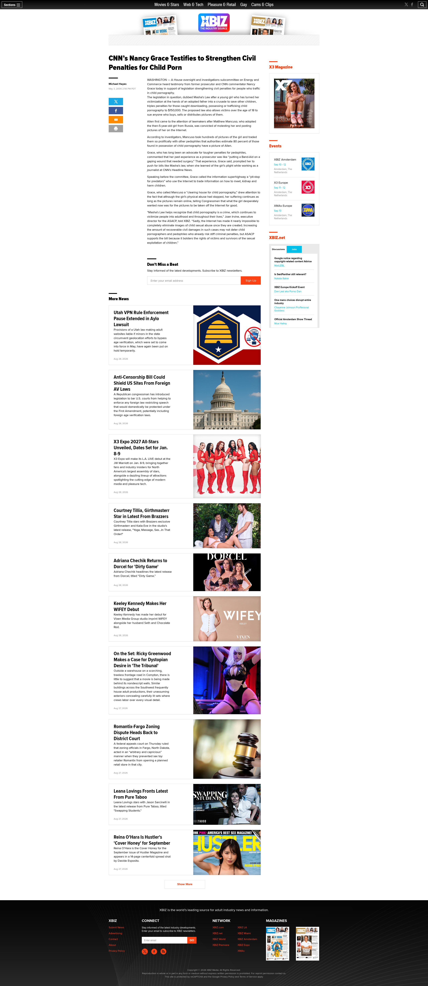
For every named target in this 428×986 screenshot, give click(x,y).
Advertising (115, 933)
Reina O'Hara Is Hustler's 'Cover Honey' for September (142, 840)
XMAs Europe (283, 206)
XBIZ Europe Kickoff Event (289, 287)
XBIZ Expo (244, 945)
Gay (243, 5)
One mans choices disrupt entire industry (292, 301)
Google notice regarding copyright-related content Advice (293, 259)
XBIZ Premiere (220, 945)
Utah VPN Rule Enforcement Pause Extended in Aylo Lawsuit (141, 318)
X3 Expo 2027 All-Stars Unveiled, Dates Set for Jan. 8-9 (141, 447)
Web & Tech (193, 5)
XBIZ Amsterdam (285, 159)
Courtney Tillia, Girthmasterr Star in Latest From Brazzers (142, 513)
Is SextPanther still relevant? (290, 274)
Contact (113, 939)
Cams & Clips (262, 5)
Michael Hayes (118, 84)
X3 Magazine (281, 67)
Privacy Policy (117, 951)
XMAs (241, 951)
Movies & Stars (166, 5)
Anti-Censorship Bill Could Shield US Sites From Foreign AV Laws (142, 383)
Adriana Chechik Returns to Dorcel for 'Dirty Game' (140, 563)
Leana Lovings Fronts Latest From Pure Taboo (141, 794)
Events (275, 146)
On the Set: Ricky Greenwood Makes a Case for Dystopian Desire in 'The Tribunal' (142, 659)
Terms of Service (248, 976)
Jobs (294, 249)
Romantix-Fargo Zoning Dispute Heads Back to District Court (137, 732)
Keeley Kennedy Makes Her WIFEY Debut (140, 606)
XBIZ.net (277, 237)
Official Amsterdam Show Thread (293, 319)
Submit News (116, 927)
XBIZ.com (218, 927)
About (112, 945)
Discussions (278, 249)
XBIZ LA (242, 927)
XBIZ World (218, 939)
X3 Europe (281, 182)
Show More (184, 884)
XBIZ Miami (244, 933)
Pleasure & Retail (222, 5)
